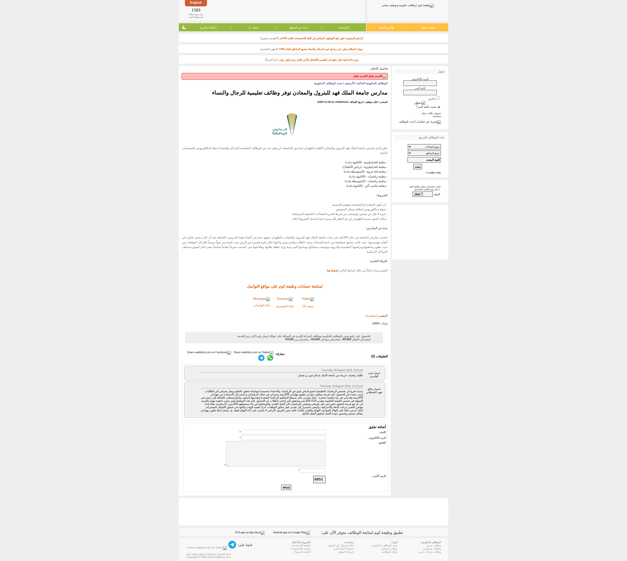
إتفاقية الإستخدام (301, 545)
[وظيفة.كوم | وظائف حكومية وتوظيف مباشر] (408, 4)
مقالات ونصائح (390, 548)
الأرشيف (349, 83)
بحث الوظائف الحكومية (328, 83)
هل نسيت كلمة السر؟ (428, 106)
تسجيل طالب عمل (431, 113)
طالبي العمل (386, 27)
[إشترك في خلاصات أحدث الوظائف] (420, 121)
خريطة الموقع (346, 551)
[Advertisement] (285, 10)
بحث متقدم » (433, 172)
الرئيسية (344, 27)
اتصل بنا (253, 27)
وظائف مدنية (434, 545)
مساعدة (437, 116)
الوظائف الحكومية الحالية (372, 83)
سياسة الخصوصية (301, 548)
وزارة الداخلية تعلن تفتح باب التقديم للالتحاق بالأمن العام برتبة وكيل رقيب (318, 59)
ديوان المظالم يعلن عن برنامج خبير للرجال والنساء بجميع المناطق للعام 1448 (321, 48)
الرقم (437, 194)
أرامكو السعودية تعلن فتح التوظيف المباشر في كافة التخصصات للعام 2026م (321, 38)
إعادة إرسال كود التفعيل (340, 545)
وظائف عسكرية (432, 548)
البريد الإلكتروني (420, 79)
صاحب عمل (428, 27)
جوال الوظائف (390, 551)
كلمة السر (420, 88)
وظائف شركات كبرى (429, 551)
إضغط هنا (371, 315)
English (196, 2)
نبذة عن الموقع (299, 27)
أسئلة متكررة (208, 27)
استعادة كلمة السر (344, 548)
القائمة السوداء (302, 551)
